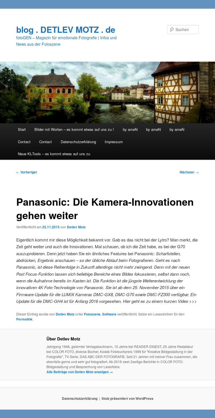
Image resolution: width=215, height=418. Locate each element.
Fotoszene (92, 314)
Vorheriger (26, 172)
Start (22, 129)
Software (109, 314)
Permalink (24, 319)
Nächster (189, 172)
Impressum (114, 141)
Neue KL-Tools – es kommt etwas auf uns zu (54, 153)
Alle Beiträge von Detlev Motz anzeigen (79, 371)
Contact (24, 141)
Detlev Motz (76, 226)
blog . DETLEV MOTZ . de (65, 29)
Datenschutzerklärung (78, 141)
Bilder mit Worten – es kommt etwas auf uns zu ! (74, 129)
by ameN (130, 129)
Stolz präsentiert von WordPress (127, 398)
